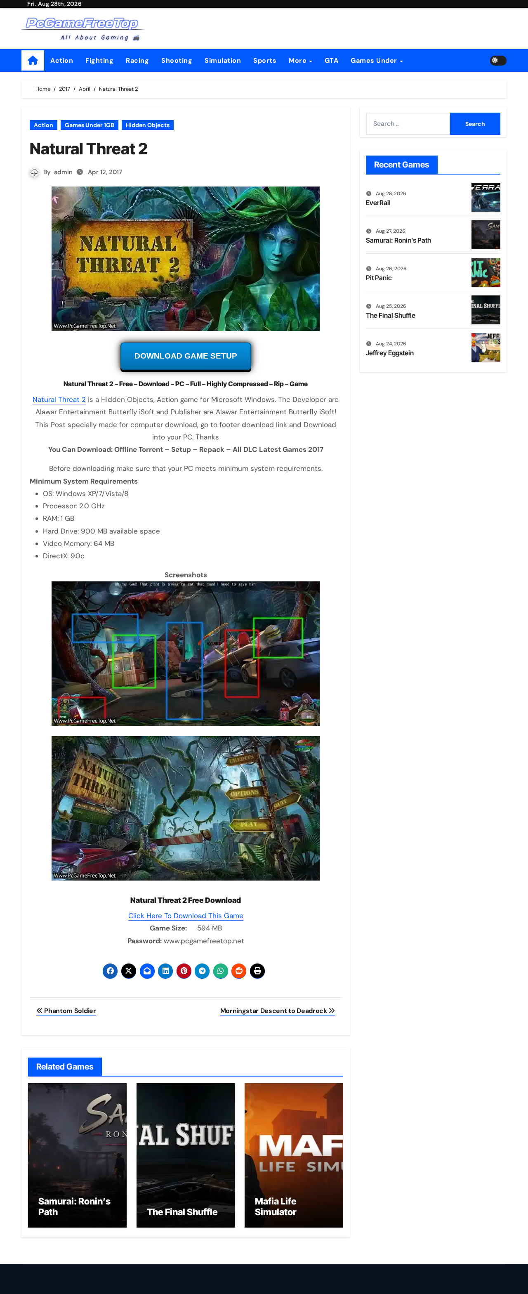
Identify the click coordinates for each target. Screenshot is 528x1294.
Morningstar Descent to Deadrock (274, 1010)
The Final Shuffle (182, 1212)
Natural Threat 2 (59, 399)
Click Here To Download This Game (185, 915)
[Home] (32, 60)
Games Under (375, 60)
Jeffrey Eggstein (390, 353)
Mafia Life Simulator (276, 1206)
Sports (264, 60)
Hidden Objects (148, 125)
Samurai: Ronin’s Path (398, 240)
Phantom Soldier (69, 1010)
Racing (137, 60)
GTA (332, 60)
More (299, 60)
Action (61, 60)
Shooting (176, 60)
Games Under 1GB (89, 125)
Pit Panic (379, 278)
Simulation (223, 60)
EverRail (378, 202)
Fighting (99, 60)
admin (63, 172)
